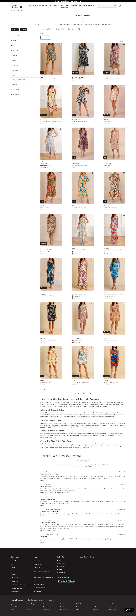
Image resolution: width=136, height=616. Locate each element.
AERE (73, 206)
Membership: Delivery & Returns (43, 577)
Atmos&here (76, 119)
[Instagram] (57, 563)
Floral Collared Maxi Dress (110, 207)
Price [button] (14, 41)
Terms (12, 571)
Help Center (37, 561)
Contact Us (37, 591)
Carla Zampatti (81, 604)
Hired (42, 480)
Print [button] (14, 75)
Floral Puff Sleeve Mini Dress (79, 121)
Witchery (95, 610)
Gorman (29, 607)
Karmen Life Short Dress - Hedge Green (50, 79)
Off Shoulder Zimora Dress (79, 294)
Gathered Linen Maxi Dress (79, 207)
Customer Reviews (39, 588)
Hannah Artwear (46, 250)
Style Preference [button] (18, 80)
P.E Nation (96, 607)
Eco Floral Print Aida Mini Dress (48, 340)
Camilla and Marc (65, 604)
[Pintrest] (57, 572)
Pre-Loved (64, 5)
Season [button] (15, 70)
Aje (12, 604)
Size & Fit (37, 567)
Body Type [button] (16, 60)
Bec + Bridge (31, 604)
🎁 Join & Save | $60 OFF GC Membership (68, 1)
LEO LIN (62, 607)
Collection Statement (17, 578)
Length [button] (14, 45)
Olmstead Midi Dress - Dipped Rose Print (50, 121)
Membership (43, 5)
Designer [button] (15, 95)
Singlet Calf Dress (108, 165)
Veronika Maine (64, 610)
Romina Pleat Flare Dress (110, 340)
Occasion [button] (15, 90)
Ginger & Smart (15, 607)
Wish (77, 610)
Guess (74, 248)
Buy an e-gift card (39, 584)
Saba (12, 610)
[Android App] (70, 581)
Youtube (61, 569)
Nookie (106, 119)
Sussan (42, 206)
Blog (12, 564)
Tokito (42, 161)
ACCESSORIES (82, 5)
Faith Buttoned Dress (45, 382)
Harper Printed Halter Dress (111, 382)
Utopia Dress (107, 121)
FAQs (35, 581)
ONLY (42, 77)
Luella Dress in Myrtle (45, 251)
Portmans (107, 77)
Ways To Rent (33, 5)
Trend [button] (14, 85)
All (79, 29)
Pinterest (62, 572)
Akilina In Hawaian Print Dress (48, 296)
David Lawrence (77, 77)
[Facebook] (57, 560)
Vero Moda (75, 163)
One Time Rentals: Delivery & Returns (42, 572)
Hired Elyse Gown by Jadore (48, 530)
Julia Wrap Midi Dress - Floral (111, 79)
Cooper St (96, 604)
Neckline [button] (15, 50)
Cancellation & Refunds (18, 585)
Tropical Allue (43, 163)
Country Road (113, 604)
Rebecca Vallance (114, 607)
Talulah (29, 610)
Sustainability (15, 591)
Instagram (62, 564)
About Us (13, 561)
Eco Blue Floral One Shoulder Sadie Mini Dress (114, 294)
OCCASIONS (73, 5)
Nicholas (78, 607)
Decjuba (106, 206)
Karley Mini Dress (76, 338)
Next (89, 394)
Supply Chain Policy (17, 588)
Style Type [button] (16, 36)
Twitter (61, 567)
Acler (42, 119)
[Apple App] (61, 581)
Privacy (13, 574)
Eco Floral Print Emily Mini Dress (80, 382)
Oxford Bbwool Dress (77, 79)
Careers (13, 567)
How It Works (38, 564)
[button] (33, 5)
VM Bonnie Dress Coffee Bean (79, 165)
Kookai (45, 607)
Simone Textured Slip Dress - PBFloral (113, 250)
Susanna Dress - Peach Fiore (79, 250)
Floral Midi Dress (44, 207)
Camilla (45, 604)
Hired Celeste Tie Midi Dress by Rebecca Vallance (54, 492)
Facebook (62, 561)
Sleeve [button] (14, 55)
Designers (91, 5)
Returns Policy (15, 581)
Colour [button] (15, 65)
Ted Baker (46, 610)
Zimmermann (113, 610)
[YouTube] (57, 569)
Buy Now (71, 29)
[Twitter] (57, 566)
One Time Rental (54, 5)
